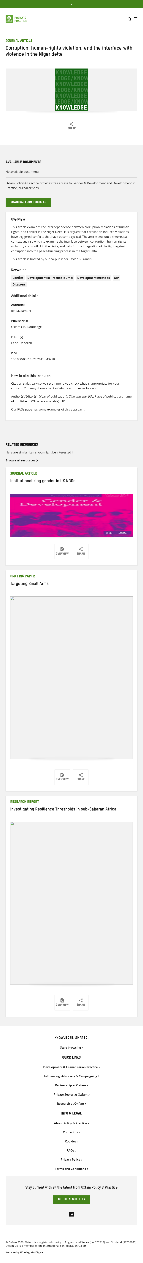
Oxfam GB (18, 327)
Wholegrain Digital (32, 1252)
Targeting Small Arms (29, 584)
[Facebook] (71, 1214)
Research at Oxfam (70, 1103)
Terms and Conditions (70, 1169)
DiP (116, 278)
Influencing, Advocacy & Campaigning (70, 1076)
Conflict (17, 278)
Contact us (70, 1132)
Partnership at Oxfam (70, 1085)
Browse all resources (20, 460)
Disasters (19, 284)
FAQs (20, 409)
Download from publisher (28, 202)
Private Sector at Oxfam (71, 1094)
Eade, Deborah (21, 343)
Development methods (93, 278)
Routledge (34, 327)
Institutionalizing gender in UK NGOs (42, 481)
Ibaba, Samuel (21, 311)
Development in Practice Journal (50, 278)
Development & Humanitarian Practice (70, 1067)
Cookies (70, 1141)
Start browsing (70, 1047)
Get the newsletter (71, 1199)
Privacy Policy (70, 1159)
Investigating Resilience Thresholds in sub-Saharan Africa (63, 810)
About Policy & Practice (70, 1123)
